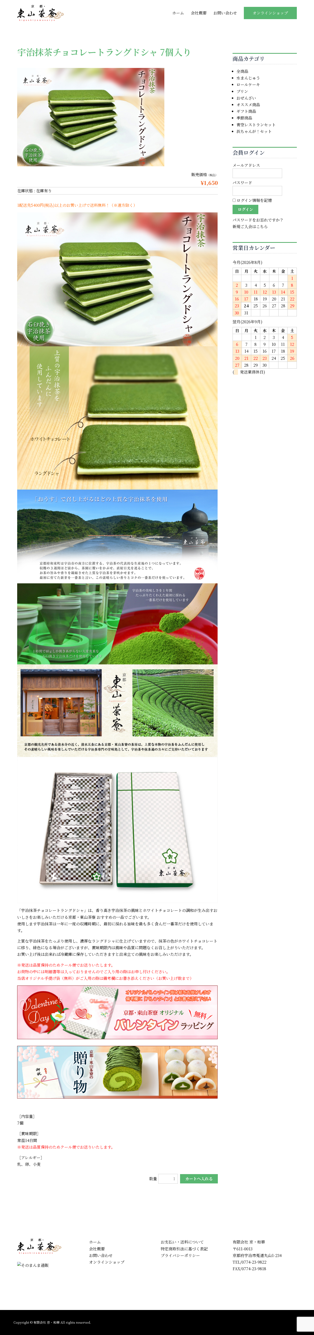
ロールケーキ (248, 84)
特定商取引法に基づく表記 (184, 1249)
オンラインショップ (270, 13)
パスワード (242, 182)
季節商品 (244, 118)
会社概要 (199, 13)
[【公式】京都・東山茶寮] (40, 12)
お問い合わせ (225, 13)
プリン (242, 91)
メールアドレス (246, 165)
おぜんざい (246, 98)
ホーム (178, 13)
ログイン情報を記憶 (254, 200)
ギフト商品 (246, 111)
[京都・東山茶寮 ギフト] (117, 1072)
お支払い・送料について (182, 1242)
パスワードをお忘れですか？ (258, 220)
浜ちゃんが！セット (254, 131)
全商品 (242, 71)
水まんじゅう (248, 78)
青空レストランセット (256, 125)
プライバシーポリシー (180, 1255)
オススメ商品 (248, 104)
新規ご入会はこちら (250, 226)
